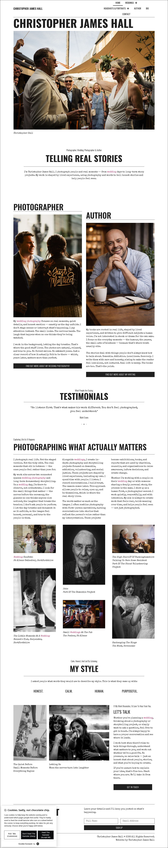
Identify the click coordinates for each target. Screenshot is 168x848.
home (117, 2)
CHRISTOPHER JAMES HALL (28, 8)
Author (137, 8)
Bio (147, 8)
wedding (111, 172)
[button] (81, 424)
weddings (79, 460)
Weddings (129, 2)
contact (126, 14)
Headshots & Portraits (115, 8)
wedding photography (29, 321)
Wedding (18, 557)
